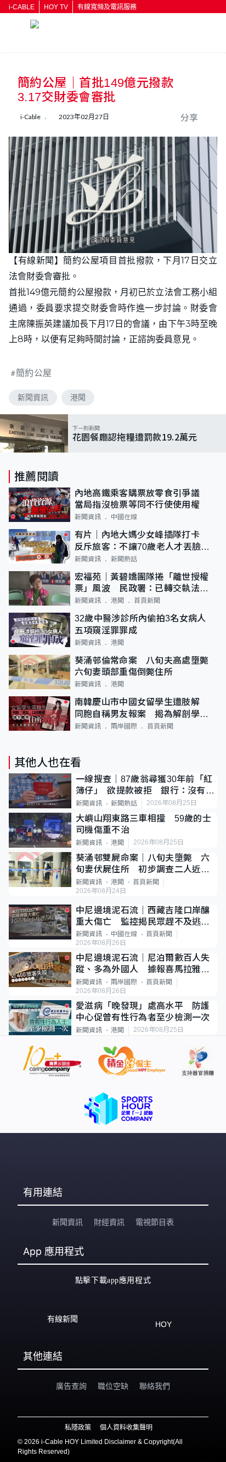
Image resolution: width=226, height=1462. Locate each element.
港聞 (78, 397)
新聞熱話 (124, 559)
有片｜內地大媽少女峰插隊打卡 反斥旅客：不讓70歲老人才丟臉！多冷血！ (142, 541)
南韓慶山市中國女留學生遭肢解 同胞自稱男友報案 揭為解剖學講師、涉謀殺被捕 (142, 708)
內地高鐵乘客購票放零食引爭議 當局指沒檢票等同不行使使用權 (142, 499)
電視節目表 (154, 1222)
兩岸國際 (124, 726)
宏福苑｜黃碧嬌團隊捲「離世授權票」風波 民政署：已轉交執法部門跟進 (142, 583)
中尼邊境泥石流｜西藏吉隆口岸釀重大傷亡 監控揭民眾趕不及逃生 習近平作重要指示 (146, 917)
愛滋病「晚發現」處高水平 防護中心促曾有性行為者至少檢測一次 (143, 1011)
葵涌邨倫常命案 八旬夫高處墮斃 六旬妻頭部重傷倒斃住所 (146, 666)
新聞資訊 (33, 397)
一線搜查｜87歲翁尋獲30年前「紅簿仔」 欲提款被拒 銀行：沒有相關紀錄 (145, 785)
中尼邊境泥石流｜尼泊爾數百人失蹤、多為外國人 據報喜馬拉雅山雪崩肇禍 (143, 964)
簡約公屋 (34, 372)
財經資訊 (109, 1222)
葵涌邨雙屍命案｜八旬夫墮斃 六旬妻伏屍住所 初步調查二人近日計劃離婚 (143, 864)
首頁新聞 (147, 600)
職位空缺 (113, 1386)
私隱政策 (78, 1427)
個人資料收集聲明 (126, 1427)
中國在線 (124, 517)
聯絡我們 (154, 1386)
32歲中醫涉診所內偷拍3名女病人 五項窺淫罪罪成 (145, 624)
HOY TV (56, 7)
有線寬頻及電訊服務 (107, 7)
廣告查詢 (71, 1386)
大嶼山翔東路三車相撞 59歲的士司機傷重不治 (143, 824)
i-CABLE (22, 7)
